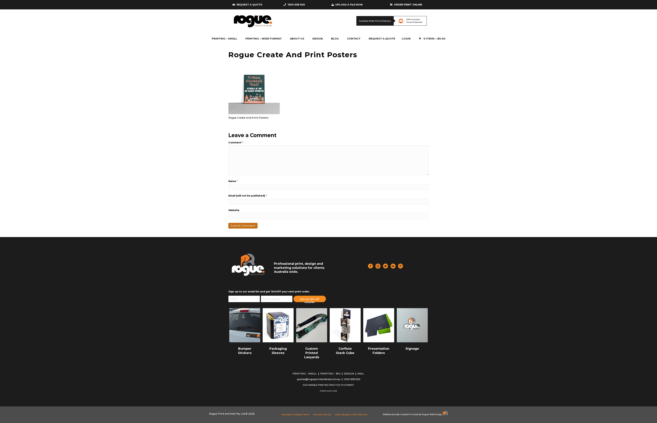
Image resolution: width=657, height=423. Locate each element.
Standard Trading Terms (296, 414)
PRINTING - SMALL (305, 373)
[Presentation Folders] (378, 324)
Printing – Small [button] (224, 38)
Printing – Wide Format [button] (263, 38)
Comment (235, 142)
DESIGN (349, 373)
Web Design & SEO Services (351, 414)
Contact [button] (353, 38)
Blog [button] (335, 38)
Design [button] (317, 38)
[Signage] (412, 324)
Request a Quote (382, 38)
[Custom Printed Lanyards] (311, 324)
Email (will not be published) (247, 195)
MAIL (361, 373)
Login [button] (406, 38)
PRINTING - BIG (330, 373)
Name (233, 181)
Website (233, 210)
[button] (309, 299)
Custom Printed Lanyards (311, 353)
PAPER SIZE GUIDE (328, 391)
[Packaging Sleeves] (278, 324)
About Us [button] (297, 38)
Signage (412, 349)
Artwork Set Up (322, 414)
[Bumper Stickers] (244, 324)
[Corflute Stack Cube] (345, 324)
